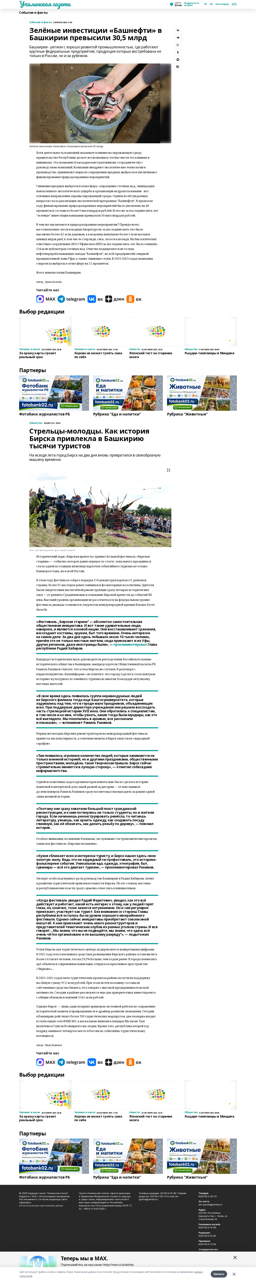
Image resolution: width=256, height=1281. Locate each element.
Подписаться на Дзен (191, 4)
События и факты (33, 12)
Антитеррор (222, 4)
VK (205, 4)
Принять (219, 1274)
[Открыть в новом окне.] (45, 299)
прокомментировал (130, 644)
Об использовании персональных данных (41, 1205)
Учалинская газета (44, 3)
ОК (211, 4)
